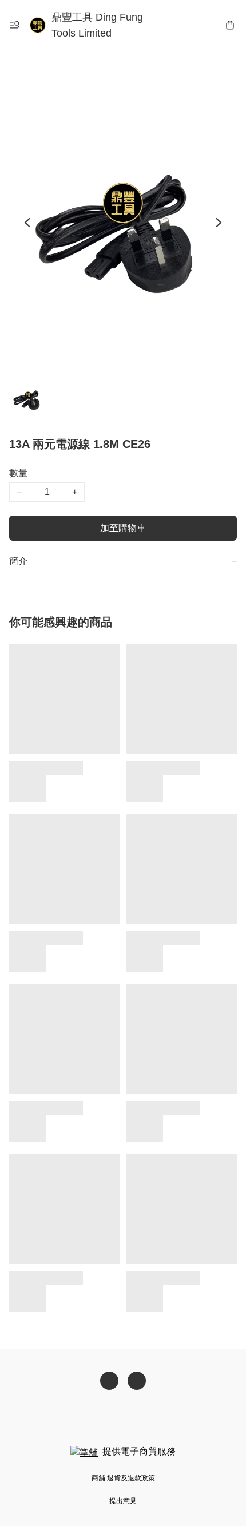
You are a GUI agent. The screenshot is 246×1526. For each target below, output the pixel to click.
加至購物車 (123, 528)
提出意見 (123, 1501)
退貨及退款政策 (131, 1478)
